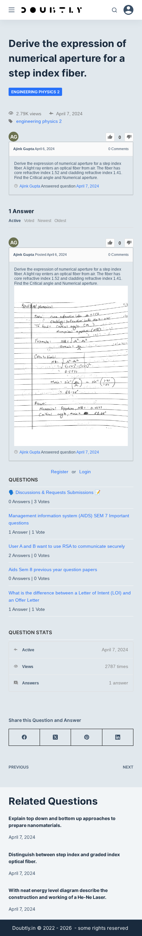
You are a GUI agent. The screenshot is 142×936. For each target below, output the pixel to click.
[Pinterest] (86, 737)
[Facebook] (24, 737)
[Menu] (12, 10)
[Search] (114, 10)
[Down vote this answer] (128, 242)
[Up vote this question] (110, 137)
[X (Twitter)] (55, 737)
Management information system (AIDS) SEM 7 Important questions (69, 519)
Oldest (60, 220)
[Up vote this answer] (110, 242)
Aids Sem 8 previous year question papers (53, 569)
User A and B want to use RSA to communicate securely (67, 546)
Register (59, 471)
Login (85, 471)
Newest (44, 220)
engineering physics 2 (35, 91)
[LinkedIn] (117, 737)
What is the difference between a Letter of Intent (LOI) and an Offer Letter (70, 596)
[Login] (128, 10)
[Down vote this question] (128, 137)
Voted (29, 220)
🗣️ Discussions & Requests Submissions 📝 (54, 492)
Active (15, 220)
